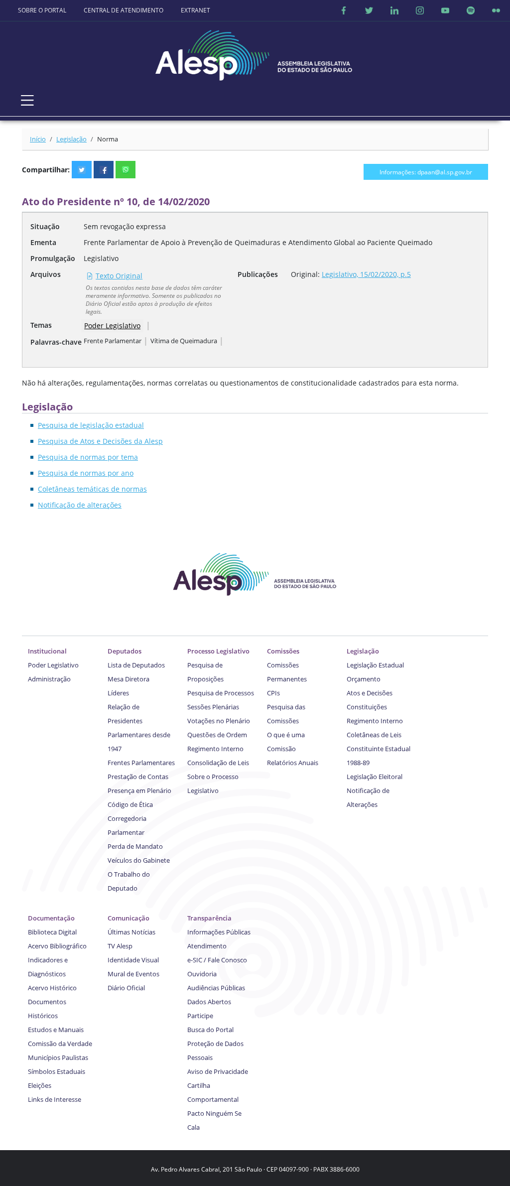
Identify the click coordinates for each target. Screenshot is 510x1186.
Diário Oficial (126, 987)
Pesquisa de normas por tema (88, 457)
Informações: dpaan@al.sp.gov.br (426, 172)
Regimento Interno (215, 748)
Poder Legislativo (112, 325)
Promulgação (52, 258)
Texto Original (119, 275)
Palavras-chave (56, 342)
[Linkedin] (394, 10)
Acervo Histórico (52, 987)
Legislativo (101, 258)
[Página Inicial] (255, 52)
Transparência (209, 918)
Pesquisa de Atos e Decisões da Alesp (100, 441)
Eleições (39, 1085)
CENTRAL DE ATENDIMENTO (123, 10)
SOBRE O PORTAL (42, 10)
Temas (41, 325)
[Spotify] (471, 10)
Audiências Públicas (216, 987)
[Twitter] (369, 10)
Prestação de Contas (138, 776)
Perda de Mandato (135, 846)
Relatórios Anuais (292, 762)
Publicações (258, 274)
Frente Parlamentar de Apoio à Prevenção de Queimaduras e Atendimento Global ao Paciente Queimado (258, 242)
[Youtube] (445, 10)
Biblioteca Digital (52, 931)
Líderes (118, 692)
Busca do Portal (210, 1029)
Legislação (71, 138)
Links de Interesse (54, 1099)
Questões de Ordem (217, 734)
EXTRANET (195, 10)
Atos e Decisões (369, 692)
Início (38, 138)
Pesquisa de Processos (220, 692)
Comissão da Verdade (60, 1043)
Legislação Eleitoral (374, 776)
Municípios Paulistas (58, 1057)
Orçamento (364, 678)
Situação (45, 226)
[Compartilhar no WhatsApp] (125, 169)
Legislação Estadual (375, 664)
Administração (49, 678)
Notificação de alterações (80, 505)
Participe (200, 1015)
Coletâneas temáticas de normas (92, 489)
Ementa (43, 242)
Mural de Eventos (133, 973)
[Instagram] (420, 10)
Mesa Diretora (128, 678)
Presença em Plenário (139, 790)
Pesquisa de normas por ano (85, 473)
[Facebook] (344, 10)
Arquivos (45, 274)
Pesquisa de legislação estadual (91, 425)
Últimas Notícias (131, 931)
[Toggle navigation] (27, 100)
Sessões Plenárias (213, 706)
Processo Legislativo (218, 651)
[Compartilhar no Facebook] (104, 169)
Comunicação (128, 918)
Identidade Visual (133, 959)
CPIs (273, 692)
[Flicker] (496, 10)
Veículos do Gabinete (139, 860)
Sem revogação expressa (125, 226)
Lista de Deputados (136, 664)
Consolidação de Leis (218, 762)
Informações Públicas (219, 931)
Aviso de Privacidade (217, 1071)
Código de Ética (130, 804)
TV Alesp (120, 945)
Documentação (51, 918)
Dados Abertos (209, 1001)
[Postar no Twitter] (82, 169)
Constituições (367, 706)
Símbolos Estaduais (56, 1071)
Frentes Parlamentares (141, 762)
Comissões (283, 651)
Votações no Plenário (218, 720)
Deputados (124, 651)
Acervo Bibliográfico (57, 945)
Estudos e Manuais (56, 1029)
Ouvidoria (202, 973)
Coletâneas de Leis (374, 734)
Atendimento (207, 945)
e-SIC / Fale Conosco (217, 959)
